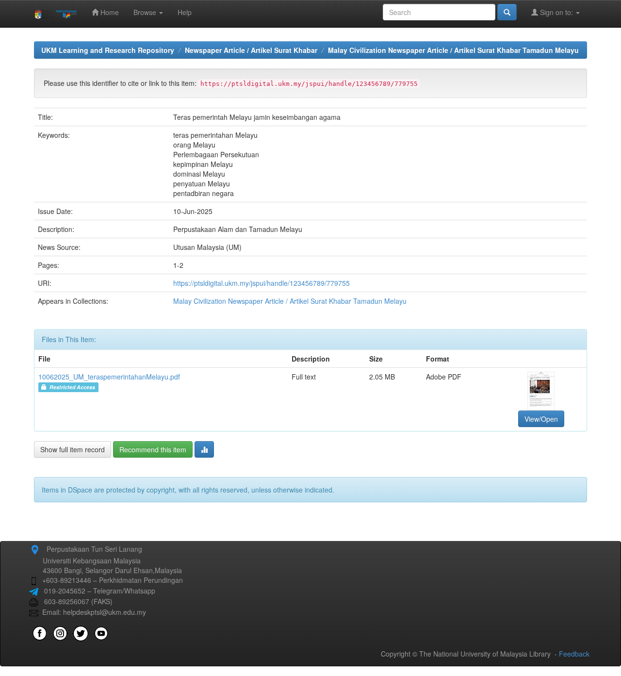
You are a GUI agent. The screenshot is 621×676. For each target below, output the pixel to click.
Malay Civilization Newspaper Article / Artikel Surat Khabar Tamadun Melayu (453, 50)
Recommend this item (152, 449)
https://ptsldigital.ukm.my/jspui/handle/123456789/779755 (261, 283)
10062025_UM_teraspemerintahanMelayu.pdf (109, 376)
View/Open (541, 419)
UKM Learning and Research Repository (107, 50)
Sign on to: (556, 12)
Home (108, 12)
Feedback (574, 654)
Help (185, 12)
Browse (145, 12)
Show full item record (72, 449)
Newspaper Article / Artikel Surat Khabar (251, 50)
